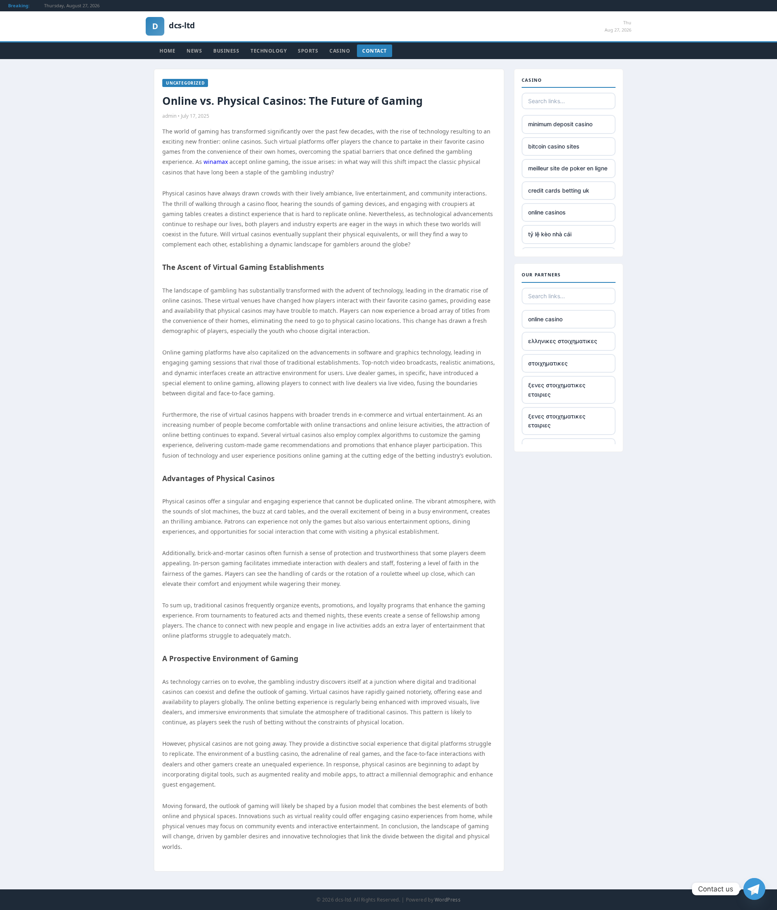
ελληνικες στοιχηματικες (562, 340)
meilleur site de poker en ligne (567, 168)
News (194, 50)
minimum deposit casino (560, 124)
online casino (545, 319)
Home (167, 50)
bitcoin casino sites (554, 146)
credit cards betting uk (558, 190)
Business (226, 50)
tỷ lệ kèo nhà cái (549, 234)
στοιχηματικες (548, 363)
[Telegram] (754, 889)
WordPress (448, 899)
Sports (308, 50)
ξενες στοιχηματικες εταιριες (557, 389)
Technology (269, 50)
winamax (216, 161)
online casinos (547, 212)
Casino (339, 50)
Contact (374, 50)
